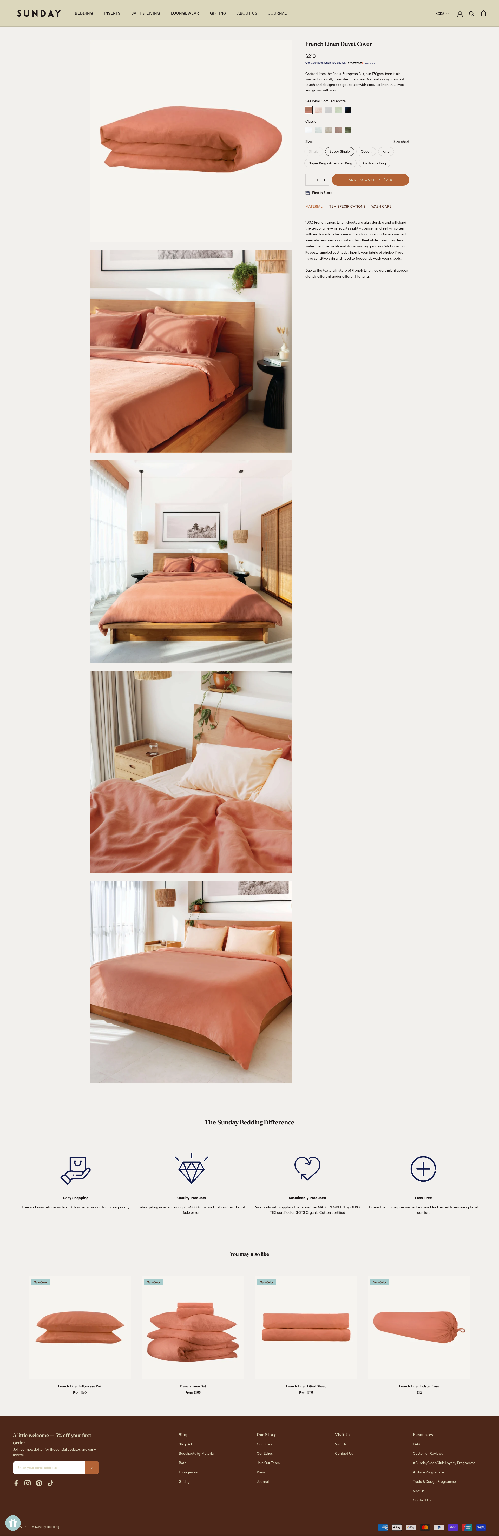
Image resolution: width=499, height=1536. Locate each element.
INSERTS (112, 13)
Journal (263, 1481)
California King (374, 163)
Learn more (370, 63)
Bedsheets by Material (196, 1453)
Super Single (340, 151)
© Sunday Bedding (45, 1526)
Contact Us (344, 1453)
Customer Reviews (428, 1453)
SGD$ (440, 13)
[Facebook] (16, 1483)
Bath (182, 1462)
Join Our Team (268, 1462)
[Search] (472, 13)
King (386, 151)
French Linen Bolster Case (419, 1386)
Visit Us (340, 1444)
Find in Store (322, 193)
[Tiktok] (50, 1483)
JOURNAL (277, 13)
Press (261, 1472)
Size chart (401, 141)
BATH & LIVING (145, 13)
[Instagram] (27, 1483)
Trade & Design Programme (434, 1481)
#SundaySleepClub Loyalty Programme (444, 1462)
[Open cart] (483, 13)
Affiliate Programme (428, 1472)
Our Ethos (265, 1453)
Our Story (264, 1444)
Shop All (185, 1444)
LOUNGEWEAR (185, 13)
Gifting (184, 1481)
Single (314, 151)
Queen (366, 151)
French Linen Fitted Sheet (306, 1386)
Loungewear (189, 1472)
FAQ (416, 1444)
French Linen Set (193, 1386)
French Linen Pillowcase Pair (80, 1386)
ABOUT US (247, 13)
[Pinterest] (39, 1483)
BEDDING (84, 13)
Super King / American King (330, 163)
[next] (483, 1330)
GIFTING (218, 13)
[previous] (16, 1330)
